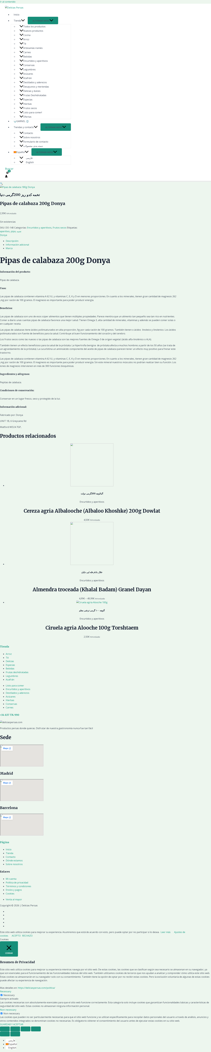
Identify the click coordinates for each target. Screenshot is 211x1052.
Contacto (28, 133)
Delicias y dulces (31, 91)
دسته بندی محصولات (33, 146)
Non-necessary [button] (8, 1009)
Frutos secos (30, 108)
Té (24, 43)
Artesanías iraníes (33, 48)
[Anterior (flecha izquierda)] (5, 1034)
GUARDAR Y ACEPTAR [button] (11, 1024)
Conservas (29, 65)
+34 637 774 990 (9, 715)
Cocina (26, 35)
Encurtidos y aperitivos (35, 60)
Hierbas (27, 103)
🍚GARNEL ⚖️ (21, 121)
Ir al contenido (8, 1)
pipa (13, 231)
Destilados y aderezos (35, 82)
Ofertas (27, 116)
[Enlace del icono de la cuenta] (6, 177)
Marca (9, 248)
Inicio (16, 14)
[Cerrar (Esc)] (5, 1029)
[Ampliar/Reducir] (36, 1029)
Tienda (17, 20)
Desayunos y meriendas (36, 86)
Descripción (12, 241)
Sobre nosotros (31, 137)
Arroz (26, 39)
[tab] (92, 241)
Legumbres (29, 69)
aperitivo (5, 231)
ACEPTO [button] (16, 935)
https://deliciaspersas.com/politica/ (36, 987)
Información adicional (17, 244)
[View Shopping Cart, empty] (7, 172)
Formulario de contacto (35, 141)
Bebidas (27, 56)
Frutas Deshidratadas (34, 95)
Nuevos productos (33, 30)
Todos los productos (34, 26)
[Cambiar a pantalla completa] (25, 1029)
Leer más (166, 932)
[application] (23, 20)
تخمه (19, 231)
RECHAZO (27, 935)
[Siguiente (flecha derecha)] (15, 1034)
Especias (27, 99)
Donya (3, 235)
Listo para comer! (32, 112)
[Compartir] (15, 1029)
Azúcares (28, 73)
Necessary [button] (5, 991)
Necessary (9, 995)
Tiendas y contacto (24, 127)
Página (4, 842)
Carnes (27, 52)
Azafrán (27, 78)
